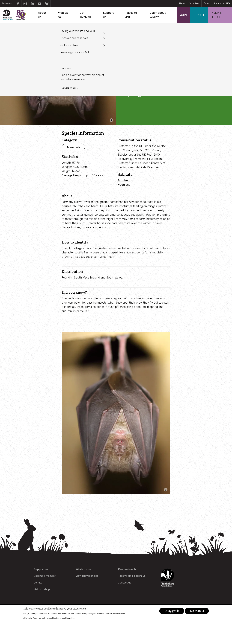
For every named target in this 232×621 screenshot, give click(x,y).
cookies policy (68, 618)
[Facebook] (17, 3)
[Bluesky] (46, 3)
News (182, 3)
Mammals (73, 147)
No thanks (197, 611)
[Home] (15, 15)
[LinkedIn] (32, 3)
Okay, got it (171, 611)
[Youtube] (39, 3)
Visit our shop (42, 589)
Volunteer (194, 3)
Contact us (124, 582)
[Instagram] (25, 3)
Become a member (45, 575)
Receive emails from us (131, 575)
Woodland (123, 184)
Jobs (206, 3)
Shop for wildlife (222, 3)
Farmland (123, 180)
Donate (38, 582)
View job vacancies (87, 575)
